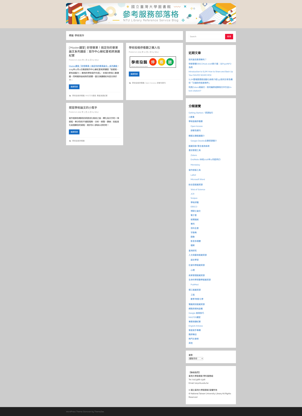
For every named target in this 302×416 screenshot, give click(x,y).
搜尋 (229, 36)
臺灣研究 (193, 250)
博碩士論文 (196, 211)
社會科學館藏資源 (197, 265)
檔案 (193, 245)
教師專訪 (193, 334)
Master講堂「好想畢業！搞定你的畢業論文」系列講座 (93, 66)
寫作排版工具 (195, 170)
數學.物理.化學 (197, 299)
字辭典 (194, 232)
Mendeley (195, 165)
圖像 (193, 237)
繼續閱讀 (74, 87)
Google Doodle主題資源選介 (204, 141)
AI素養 (191, 117)
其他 (191, 343)
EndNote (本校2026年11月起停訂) (206, 159)
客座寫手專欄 (195, 330)
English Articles (196, 326)
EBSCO (194, 206)
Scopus (194, 198)
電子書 (194, 215)
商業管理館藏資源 (197, 275)
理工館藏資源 (195, 290)
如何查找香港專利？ (198, 59)
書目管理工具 (195, 150)
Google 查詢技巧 (196, 313)
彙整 (191, 355)
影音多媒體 (196, 241)
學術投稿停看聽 (78, 96)
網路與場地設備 (196, 308)
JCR (192, 194)
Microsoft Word (198, 179)
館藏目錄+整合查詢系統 (199, 146)
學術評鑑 (195, 202)
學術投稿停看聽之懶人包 (144, 47)
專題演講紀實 (102, 96)
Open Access (150, 83)
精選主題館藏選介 (197, 136)
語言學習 (195, 260)
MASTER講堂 (90, 96)
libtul (97, 60)
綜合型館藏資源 (196, 184)
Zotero (194, 155)
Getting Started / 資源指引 (201, 113)
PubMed (195, 284)
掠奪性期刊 (161, 83)
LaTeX (193, 175)
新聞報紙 (195, 219)
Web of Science (198, 189)
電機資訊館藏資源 (197, 304)
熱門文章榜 (194, 339)
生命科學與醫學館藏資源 (200, 280)
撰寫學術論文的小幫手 (83, 107)
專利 (193, 224)
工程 (193, 295)
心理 (193, 270)
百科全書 (195, 228)
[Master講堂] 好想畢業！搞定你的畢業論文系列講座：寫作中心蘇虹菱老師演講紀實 (94, 51)
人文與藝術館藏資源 (198, 255)
